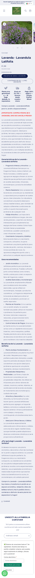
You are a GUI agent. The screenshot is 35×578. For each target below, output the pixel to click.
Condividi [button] (7, 501)
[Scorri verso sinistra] (13, 48)
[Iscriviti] (29, 535)
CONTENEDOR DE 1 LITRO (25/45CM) (17, 81)
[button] (4, 11)
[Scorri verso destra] (22, 48)
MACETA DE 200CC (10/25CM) (15, 76)
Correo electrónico (10, 557)
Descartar (9, 570)
